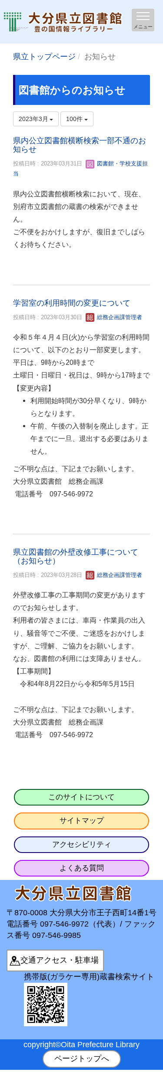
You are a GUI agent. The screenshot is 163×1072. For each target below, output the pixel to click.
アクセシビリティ (81, 844)
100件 (75, 118)
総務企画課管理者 (118, 317)
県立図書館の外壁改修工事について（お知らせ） (75, 556)
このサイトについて (81, 797)
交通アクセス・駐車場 (59, 960)
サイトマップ (82, 820)
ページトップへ (81, 1058)
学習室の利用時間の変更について (71, 303)
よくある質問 (82, 868)
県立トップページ (44, 56)
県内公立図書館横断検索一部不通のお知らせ (79, 145)
